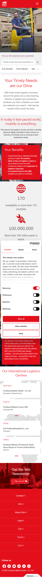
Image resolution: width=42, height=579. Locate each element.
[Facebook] (4, 566)
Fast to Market (22, 69)
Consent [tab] (7, 250)
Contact (20, 495)
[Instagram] (9, 566)
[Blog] (29, 566)
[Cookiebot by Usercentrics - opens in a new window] (29, 243)
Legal (19, 520)
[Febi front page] (4, 4)
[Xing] (19, 566)
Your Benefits (7, 69)
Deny (21, 333)
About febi (20, 512)
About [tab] (34, 250)
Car (20, 529)
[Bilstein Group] (32, 576)
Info (20, 504)
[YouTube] (14, 566)
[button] (4, 69)
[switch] (36, 295)
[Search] (37, 62)
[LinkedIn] (24, 566)
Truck (20, 537)
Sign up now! (19, 481)
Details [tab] (21, 250)
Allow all (21, 319)
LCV (20, 545)
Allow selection (21, 326)
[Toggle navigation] (37, 4)
